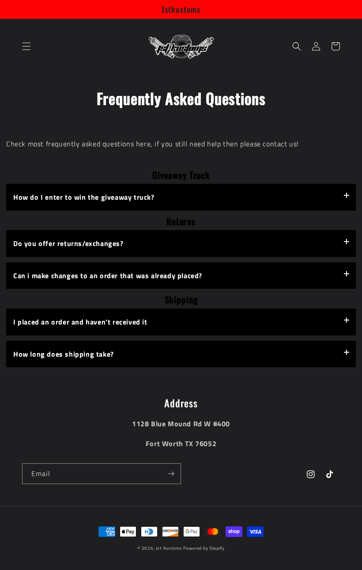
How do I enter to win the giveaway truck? (84, 197)
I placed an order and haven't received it (80, 322)
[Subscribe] (171, 473)
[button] (26, 46)
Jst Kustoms (169, 548)
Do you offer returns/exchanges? (68, 243)
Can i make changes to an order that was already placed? (107, 275)
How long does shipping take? (63, 354)
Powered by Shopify (204, 548)
